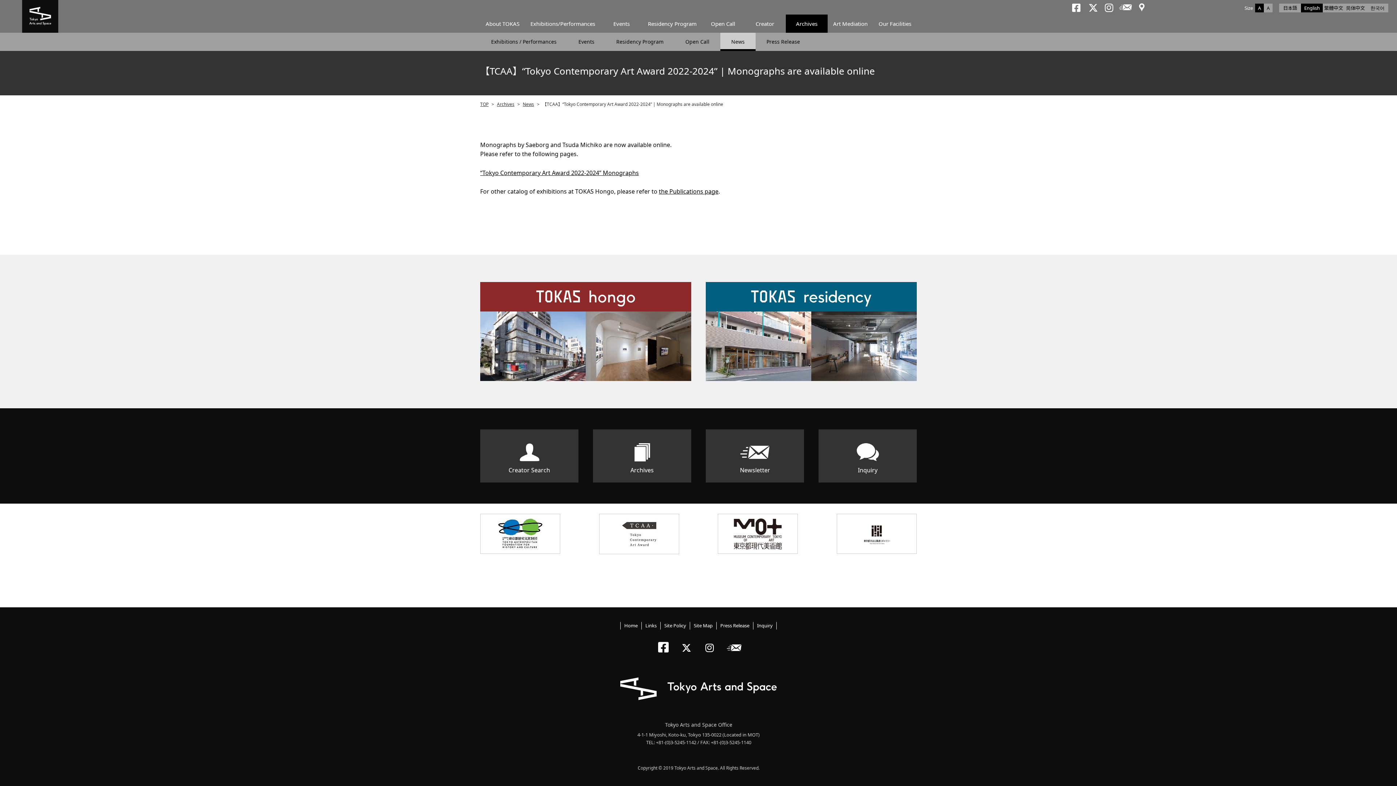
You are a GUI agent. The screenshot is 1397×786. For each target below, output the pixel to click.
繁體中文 (1333, 8)
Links (651, 625)
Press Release (783, 41)
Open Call (723, 23)
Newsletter (755, 470)
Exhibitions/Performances (562, 23)
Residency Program (672, 23)
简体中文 (1355, 8)
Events (621, 23)
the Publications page (689, 191)
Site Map (703, 625)
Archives (806, 23)
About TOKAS (503, 23)
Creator (765, 23)
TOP (484, 104)
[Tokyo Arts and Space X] (688, 641)
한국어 (1377, 8)
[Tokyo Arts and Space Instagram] (711, 641)
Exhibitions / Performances (524, 41)
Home (631, 625)
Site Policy (675, 625)
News (738, 41)
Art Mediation (850, 23)
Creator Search (529, 470)
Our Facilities (895, 23)
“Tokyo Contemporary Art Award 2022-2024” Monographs (559, 173)
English (1312, 8)
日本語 (1290, 8)
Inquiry (867, 470)
